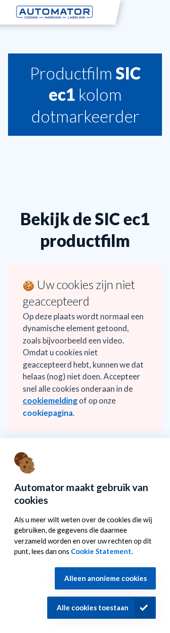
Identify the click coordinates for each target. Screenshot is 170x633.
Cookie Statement (101, 551)
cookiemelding (50, 400)
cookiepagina (48, 413)
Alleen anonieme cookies (105, 578)
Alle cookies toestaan (92, 607)
